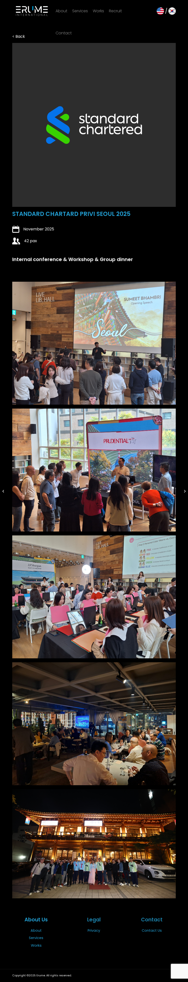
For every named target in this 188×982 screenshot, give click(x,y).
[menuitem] (61, 11)
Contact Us (152, 930)
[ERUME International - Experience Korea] (31, 11)
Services (36, 937)
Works (36, 945)
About (36, 930)
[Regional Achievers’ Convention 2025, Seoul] (4, 491)
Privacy (94, 930)
